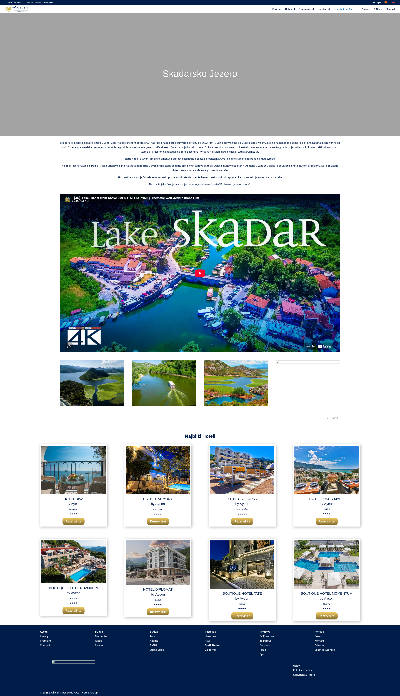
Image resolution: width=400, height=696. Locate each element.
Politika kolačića (302, 670)
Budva (99, 631)
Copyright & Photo (304, 674)
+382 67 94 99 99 (13, 2)
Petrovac (210, 631)
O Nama (378, 9)
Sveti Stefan (212, 645)
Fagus (98, 640)
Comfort (45, 645)
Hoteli (288, 9)
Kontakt (390, 9)
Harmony (210, 636)
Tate (152, 636)
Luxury (44, 636)
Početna (276, 9)
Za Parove (265, 640)
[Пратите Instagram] (323, 654)
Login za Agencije (325, 649)
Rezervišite (73, 521)
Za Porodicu (267, 636)
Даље (335, 418)
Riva (207, 640)
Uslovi (296, 665)
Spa (262, 654)
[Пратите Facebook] (317, 654)
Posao (318, 636)
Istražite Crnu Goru (344, 9)
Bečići (153, 645)
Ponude (365, 9)
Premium (45, 640)
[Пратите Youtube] (329, 654)
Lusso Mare (157, 649)
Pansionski (266, 645)
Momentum (102, 636)
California (210, 649)
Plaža (263, 649)
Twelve (99, 645)
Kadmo (154, 640)
